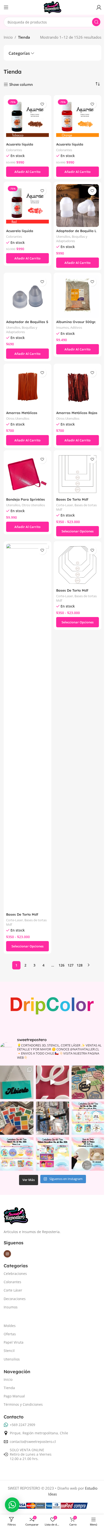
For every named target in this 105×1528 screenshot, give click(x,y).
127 (71, 965)
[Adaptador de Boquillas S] (27, 296)
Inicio (8, 37)
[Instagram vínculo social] (7, 1254)
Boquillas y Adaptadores (71, 238)
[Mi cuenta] (99, 7)
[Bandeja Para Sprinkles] (27, 474)
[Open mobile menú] (6, 7)
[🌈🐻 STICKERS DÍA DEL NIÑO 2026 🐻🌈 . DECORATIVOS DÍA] (52, 1154)
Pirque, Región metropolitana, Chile (39, 1433)
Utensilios (63, 236)
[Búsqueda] (96, 22)
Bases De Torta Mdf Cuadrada (72, 501)
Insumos (62, 327)
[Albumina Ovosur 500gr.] (77, 296)
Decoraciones (15, 1298)
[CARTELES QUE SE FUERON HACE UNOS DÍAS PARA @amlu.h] (16, 1082)
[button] (27, 172)
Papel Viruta (13, 1342)
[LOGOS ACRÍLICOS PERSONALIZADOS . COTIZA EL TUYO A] (52, 1082)
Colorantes (14, 150)
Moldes (10, 1325)
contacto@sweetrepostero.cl (33, 1441)
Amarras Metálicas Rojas (76, 413)
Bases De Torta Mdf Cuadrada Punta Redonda (27, 916)
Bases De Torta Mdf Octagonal (72, 592)
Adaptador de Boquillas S (27, 322)
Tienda (9, 1387)
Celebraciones (15, 1273)
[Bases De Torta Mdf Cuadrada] (77, 474)
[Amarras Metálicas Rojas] (77, 387)
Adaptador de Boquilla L (76, 231)
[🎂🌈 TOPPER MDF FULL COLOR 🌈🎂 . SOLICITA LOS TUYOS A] (88, 1082)
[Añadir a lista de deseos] (42, 104)
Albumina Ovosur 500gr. (76, 322)
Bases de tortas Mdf (76, 507)
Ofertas (10, 1334)
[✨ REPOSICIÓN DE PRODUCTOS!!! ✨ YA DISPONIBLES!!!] (52, 1118)
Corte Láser (13, 1290)
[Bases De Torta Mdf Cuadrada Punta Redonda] (27, 727)
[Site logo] (52, 6)
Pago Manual (14, 1396)
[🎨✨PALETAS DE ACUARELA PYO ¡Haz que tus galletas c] (16, 1118)
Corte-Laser (64, 505)
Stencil (9, 1350)
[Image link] (16, 1215)
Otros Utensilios (17, 418)
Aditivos (76, 327)
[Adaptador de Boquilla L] (77, 205)
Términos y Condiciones (23, 1404)
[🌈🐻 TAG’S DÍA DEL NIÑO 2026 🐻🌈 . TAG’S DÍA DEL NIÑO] (88, 1118)
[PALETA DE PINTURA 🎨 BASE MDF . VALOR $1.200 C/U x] (88, 1154)
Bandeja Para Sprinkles (25, 499)
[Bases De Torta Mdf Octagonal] (77, 565)
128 (80, 965)
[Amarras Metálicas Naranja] (27, 387)
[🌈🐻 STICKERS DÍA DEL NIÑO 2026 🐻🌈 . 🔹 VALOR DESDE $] (16, 1154)
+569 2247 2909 (22, 1424)
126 (61, 965)
